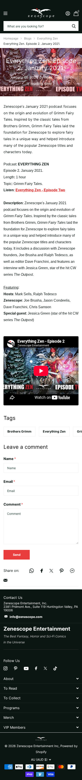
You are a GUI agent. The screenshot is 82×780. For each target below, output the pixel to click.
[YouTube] (26, 668)
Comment (13, 504)
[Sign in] (67, 13)
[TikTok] (55, 668)
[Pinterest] (15, 668)
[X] (45, 668)
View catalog (6, 13)
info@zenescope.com (26, 617)
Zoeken (74, 26)
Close (41, 678)
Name (9, 458)
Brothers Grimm (19, 431)
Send (17, 554)
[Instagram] (5, 668)
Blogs (27, 38)
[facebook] (36, 668)
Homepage (10, 38)
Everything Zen (47, 38)
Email (9, 481)
